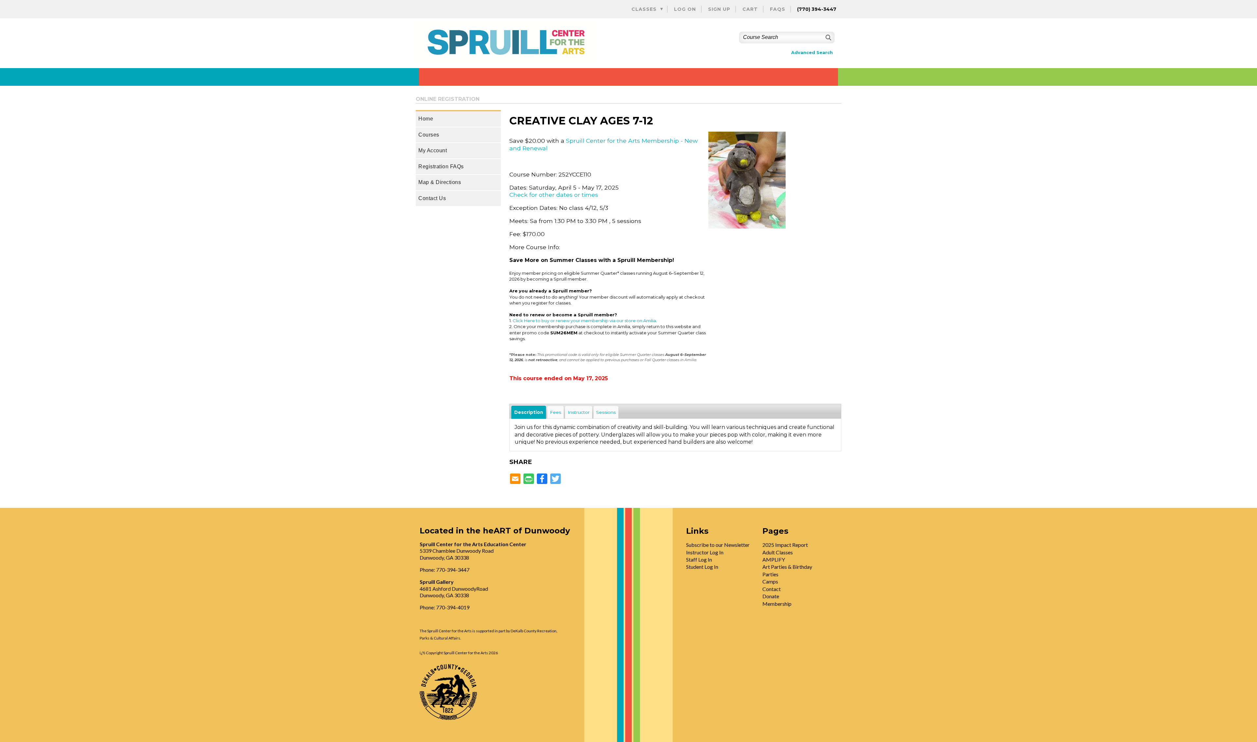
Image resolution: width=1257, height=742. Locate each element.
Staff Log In (699, 559)
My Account (432, 150)
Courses (428, 135)
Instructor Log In (704, 552)
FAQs (777, 9)
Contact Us (432, 198)
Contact (771, 589)
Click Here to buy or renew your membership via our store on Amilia (584, 320)
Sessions (606, 412)
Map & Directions (439, 182)
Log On (685, 9)
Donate (770, 596)
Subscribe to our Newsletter (718, 545)
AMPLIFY (773, 559)
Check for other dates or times (553, 194)
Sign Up (719, 9)
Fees (555, 412)
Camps (770, 581)
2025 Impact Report (785, 545)
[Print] (529, 479)
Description (528, 412)
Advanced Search (812, 52)
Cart (750, 9)
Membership (777, 604)
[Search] (828, 37)
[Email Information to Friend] (515, 479)
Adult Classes (777, 552)
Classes (644, 9)
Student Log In (702, 567)
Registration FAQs (441, 166)
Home (425, 118)
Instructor (579, 412)
